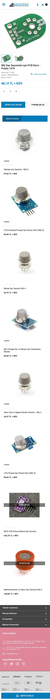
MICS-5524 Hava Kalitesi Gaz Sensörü (20, 531)
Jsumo (6, 161)
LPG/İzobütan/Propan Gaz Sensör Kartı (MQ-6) (24, 230)
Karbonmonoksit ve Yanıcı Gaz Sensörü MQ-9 (23, 589)
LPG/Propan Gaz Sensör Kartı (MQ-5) (20, 473)
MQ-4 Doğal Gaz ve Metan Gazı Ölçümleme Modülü (22, 350)
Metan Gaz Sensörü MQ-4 (15, 288)
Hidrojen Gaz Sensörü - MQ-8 (16, 169)
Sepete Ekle (26, 695)
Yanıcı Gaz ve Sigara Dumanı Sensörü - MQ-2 (22, 412)
